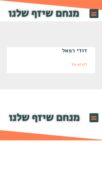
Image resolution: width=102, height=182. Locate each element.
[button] (93, 13)
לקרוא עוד (79, 64)
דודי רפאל (74, 50)
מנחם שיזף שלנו (43, 13)
